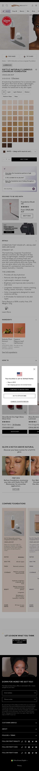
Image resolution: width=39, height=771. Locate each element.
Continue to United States (19, 389)
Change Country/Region (19, 401)
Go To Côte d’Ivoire (19, 395)
